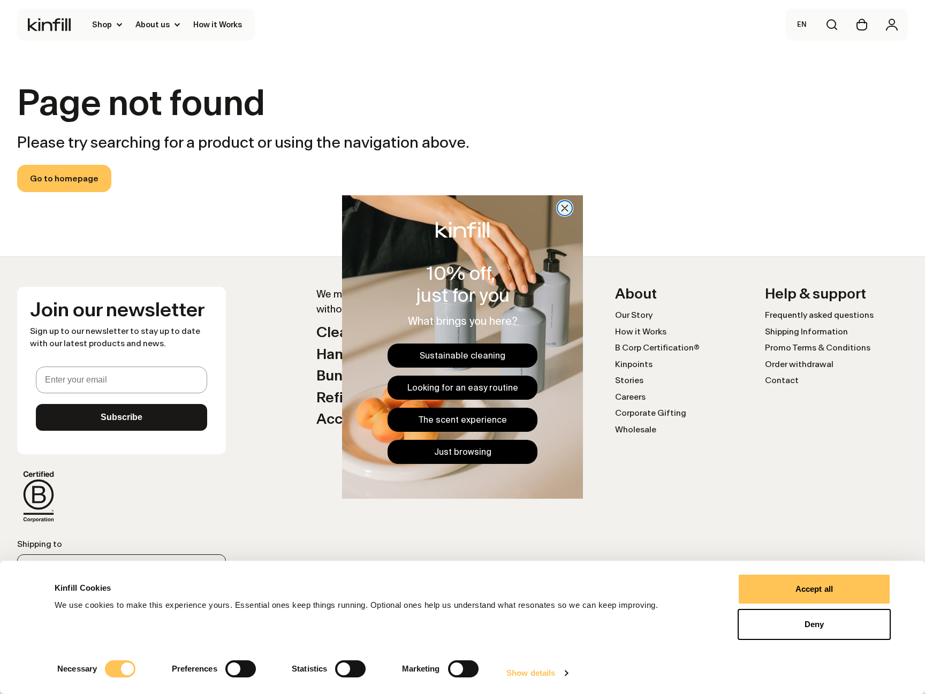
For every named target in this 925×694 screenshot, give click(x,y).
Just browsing (462, 451)
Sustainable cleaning (462, 355)
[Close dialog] (564, 208)
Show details (530, 672)
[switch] (240, 668)
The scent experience (463, 419)
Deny (814, 624)
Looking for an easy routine (462, 387)
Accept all (814, 588)
